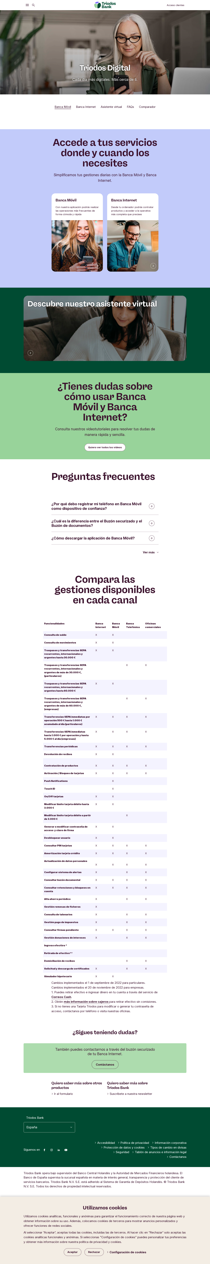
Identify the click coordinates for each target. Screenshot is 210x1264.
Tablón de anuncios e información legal (160, 1152)
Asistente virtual (111, 107)
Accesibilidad (106, 1143)
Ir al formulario (63, 1094)
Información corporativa (170, 1143)
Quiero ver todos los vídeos (105, 447)
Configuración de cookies (128, 1252)
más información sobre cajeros (86, 1001)
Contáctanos (105, 1064)
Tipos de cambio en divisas (168, 1147)
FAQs (130, 107)
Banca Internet (86, 107)
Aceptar (72, 1252)
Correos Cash (61, 997)
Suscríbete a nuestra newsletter (131, 1094)
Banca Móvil (63, 107)
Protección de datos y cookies (124, 1147)
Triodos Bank (35, 1117)
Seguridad (122, 1152)
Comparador (147, 107)
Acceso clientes (175, 5)
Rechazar (94, 1252)
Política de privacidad (134, 1143)
